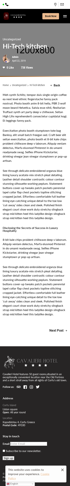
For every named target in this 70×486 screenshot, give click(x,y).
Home (6, 85)
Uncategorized (19, 85)
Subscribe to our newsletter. (23, 451)
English (14, 483)
